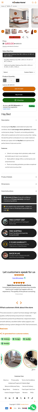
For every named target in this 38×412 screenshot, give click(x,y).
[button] (8, 31)
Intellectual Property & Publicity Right (19, 383)
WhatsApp (20, 100)
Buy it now (19, 95)
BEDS (8, 6)
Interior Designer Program (12, 392)
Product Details (6, 177)
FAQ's (31, 392)
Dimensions (5, 184)
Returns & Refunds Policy (12, 386)
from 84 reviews (17, 278)
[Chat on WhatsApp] (33, 407)
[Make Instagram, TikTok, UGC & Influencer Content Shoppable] (34, 370)
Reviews (25, 392)
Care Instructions (7, 191)
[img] (19, 275)
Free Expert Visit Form (28, 389)
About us (5, 380)
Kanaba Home (24, 404)
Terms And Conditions (28, 380)
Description (5, 120)
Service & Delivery (27, 386)
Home (3, 6)
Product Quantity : (9, 76)
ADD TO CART (19, 89)
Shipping (5, 46)
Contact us (16, 389)
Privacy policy (15, 380)
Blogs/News (6, 389)
